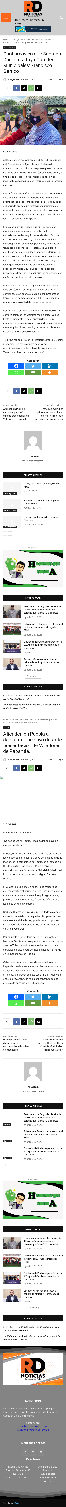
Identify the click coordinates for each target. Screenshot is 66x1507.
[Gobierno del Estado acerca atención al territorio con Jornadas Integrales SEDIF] (12, 629)
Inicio (5, 39)
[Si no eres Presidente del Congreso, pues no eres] (12, 505)
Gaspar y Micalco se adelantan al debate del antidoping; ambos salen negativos (42, 662)
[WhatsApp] (31, 88)
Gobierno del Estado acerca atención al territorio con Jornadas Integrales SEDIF (43, 627)
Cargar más (32, 676)
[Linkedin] (50, 366)
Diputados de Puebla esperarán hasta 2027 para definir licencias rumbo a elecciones (43, 644)
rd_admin (14, 79)
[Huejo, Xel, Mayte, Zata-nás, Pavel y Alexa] (12, 488)
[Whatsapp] (16, 372)
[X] (24, 88)
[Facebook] (16, 88)
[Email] (38, 88)
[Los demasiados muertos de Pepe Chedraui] (12, 522)
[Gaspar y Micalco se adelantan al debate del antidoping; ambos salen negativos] (12, 664)
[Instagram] (33, 1452)
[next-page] (10, 533)
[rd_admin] (5, 79)
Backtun (18, 1503)
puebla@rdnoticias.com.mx (33, 1426)
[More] (50, 372)
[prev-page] (5, 533)
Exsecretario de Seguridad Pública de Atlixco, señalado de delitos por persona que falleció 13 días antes (42, 609)
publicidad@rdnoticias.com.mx (33, 1429)
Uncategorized (17, 39)
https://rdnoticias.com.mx (33, 461)
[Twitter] (33, 366)
